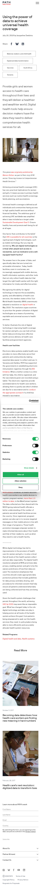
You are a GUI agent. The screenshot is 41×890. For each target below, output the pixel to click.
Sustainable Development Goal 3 (16, 222)
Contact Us (7, 860)
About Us (6, 848)
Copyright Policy (8, 880)
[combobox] (20, 825)
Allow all (20, 474)
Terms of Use (20, 876)
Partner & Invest (9, 854)
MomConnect (8, 492)
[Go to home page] (6, 3)
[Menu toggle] (37, 3)
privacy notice (31, 831)
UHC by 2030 (8, 604)
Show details (29, 468)
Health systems (28, 639)
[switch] (35, 445)
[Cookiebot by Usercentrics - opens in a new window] (29, 401)
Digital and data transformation (18, 61)
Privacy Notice (23, 880)
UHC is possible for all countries (19, 237)
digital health (27, 305)
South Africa (28, 68)
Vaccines (10, 68)
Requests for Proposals (11, 883)
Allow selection (20, 481)
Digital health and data (12, 639)
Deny (21, 487)
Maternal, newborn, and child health (19, 54)
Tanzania (10, 75)
